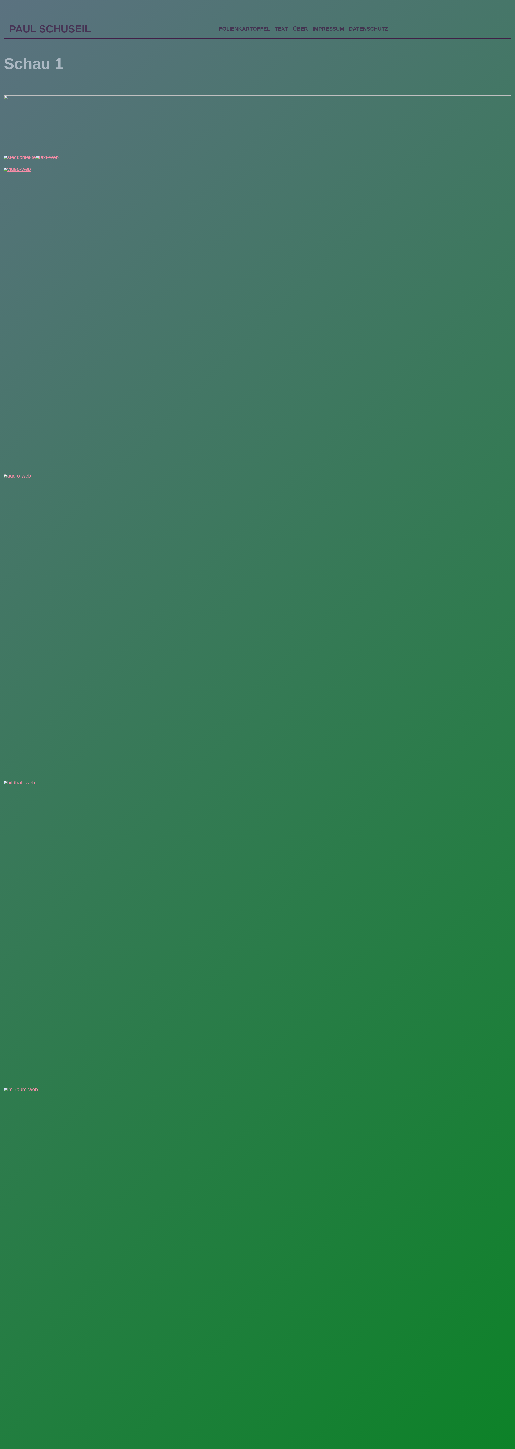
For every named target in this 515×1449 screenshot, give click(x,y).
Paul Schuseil (50, 29)
